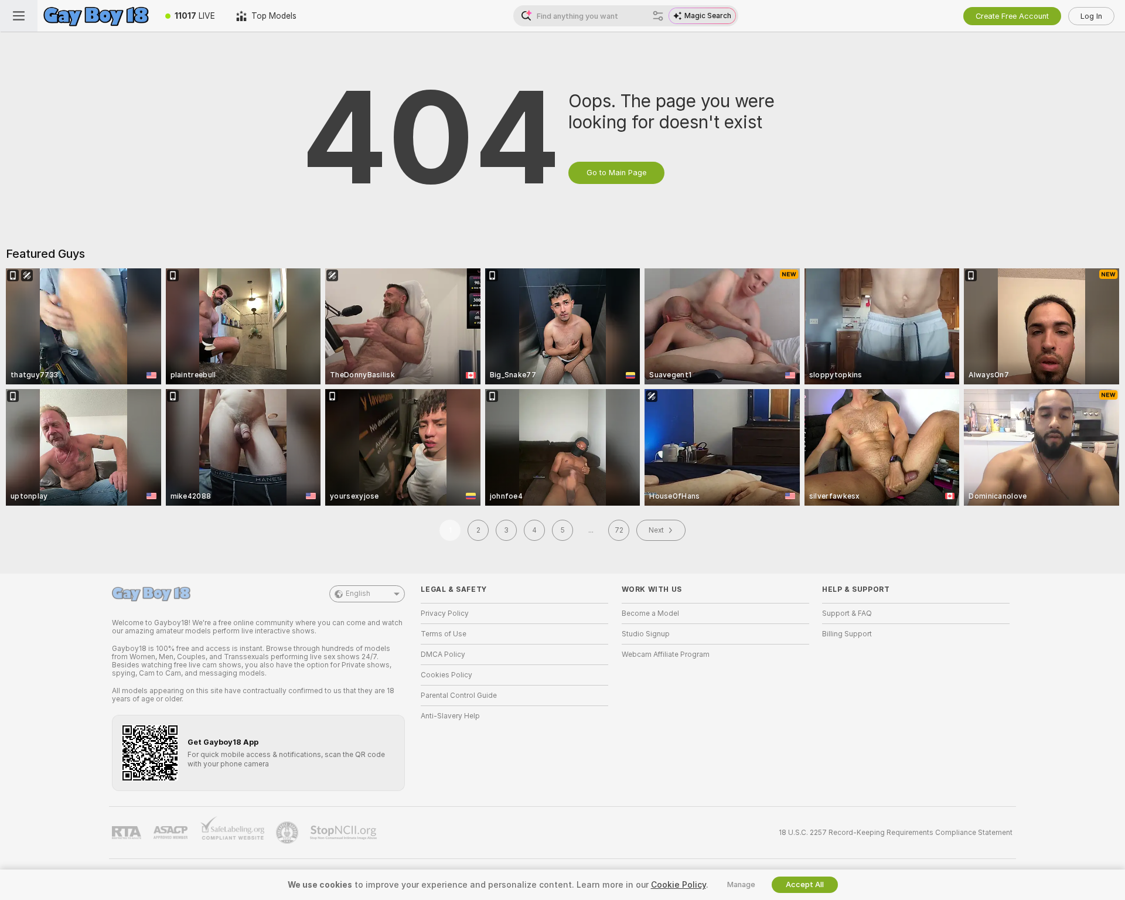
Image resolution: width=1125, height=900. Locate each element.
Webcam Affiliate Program (666, 654)
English (358, 593)
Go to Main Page (616, 172)
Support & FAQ (847, 613)
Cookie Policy (678, 884)
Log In (1091, 16)
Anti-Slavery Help (450, 716)
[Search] (658, 16)
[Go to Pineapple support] (288, 832)
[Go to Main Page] (96, 16)
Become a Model (650, 613)
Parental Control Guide (459, 695)
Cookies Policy (446, 675)
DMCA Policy (443, 654)
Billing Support (847, 634)
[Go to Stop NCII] (344, 833)
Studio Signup (646, 634)
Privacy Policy (445, 613)
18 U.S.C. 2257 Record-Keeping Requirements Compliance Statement (895, 833)
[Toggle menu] (19, 16)
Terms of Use (443, 634)
